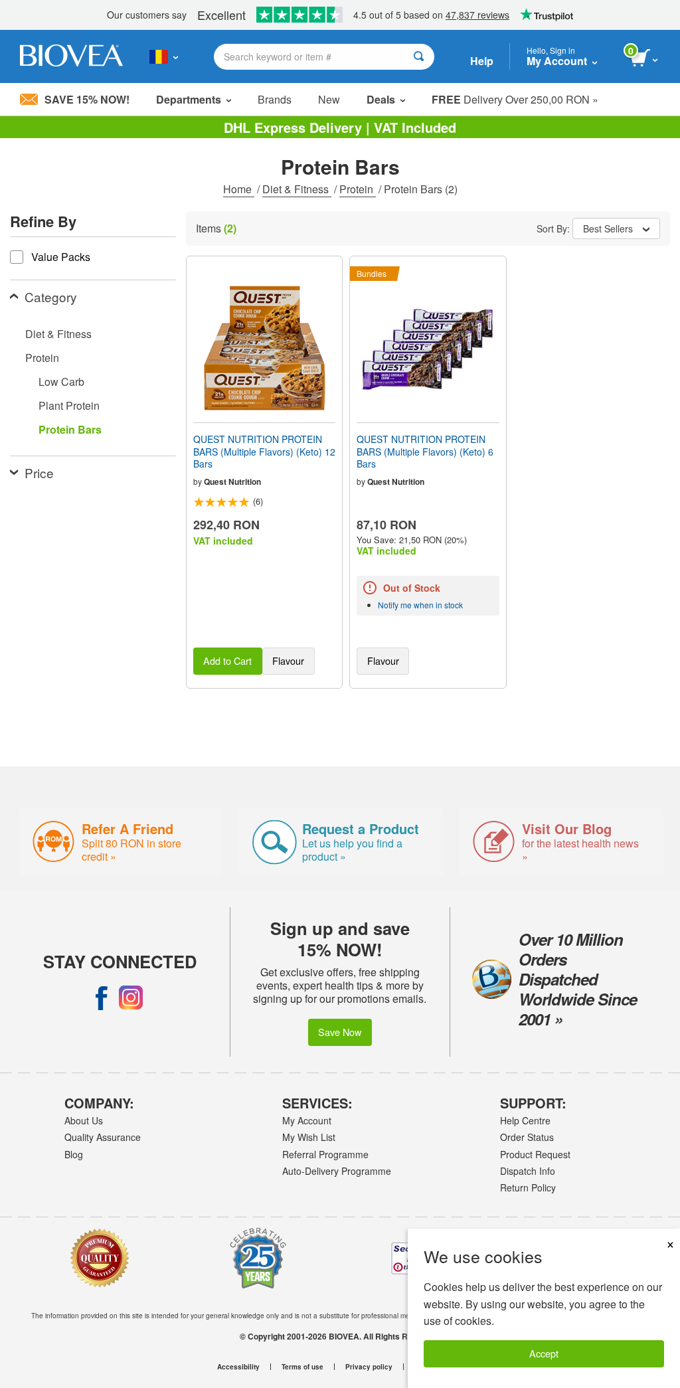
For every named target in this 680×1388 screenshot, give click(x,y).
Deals (381, 99)
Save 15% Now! (86, 99)
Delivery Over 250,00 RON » (515, 99)
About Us (83, 1120)
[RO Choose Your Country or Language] (163, 56)
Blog (73, 1154)
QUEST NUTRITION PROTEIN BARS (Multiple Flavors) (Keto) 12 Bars (264, 451)
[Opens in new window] (102, 997)
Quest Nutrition (232, 481)
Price (39, 472)
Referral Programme (325, 1154)
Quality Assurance (102, 1137)
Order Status (527, 1137)
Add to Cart (227, 660)
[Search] (418, 57)
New (329, 99)
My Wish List (308, 1137)
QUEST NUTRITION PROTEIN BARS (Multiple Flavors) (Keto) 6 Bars (425, 451)
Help (481, 60)
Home (238, 189)
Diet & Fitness (296, 189)
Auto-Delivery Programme (336, 1170)
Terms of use (302, 1366)
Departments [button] (188, 99)
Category (51, 296)
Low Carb (61, 381)
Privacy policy (368, 1366)
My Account (306, 1120)
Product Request (535, 1154)
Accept (543, 1353)
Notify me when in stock (420, 604)
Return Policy (528, 1187)
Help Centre (525, 1120)
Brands (275, 99)
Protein (357, 189)
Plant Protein (69, 405)
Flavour (288, 660)
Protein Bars (70, 429)
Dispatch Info (527, 1170)
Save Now (339, 1032)
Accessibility (238, 1366)
